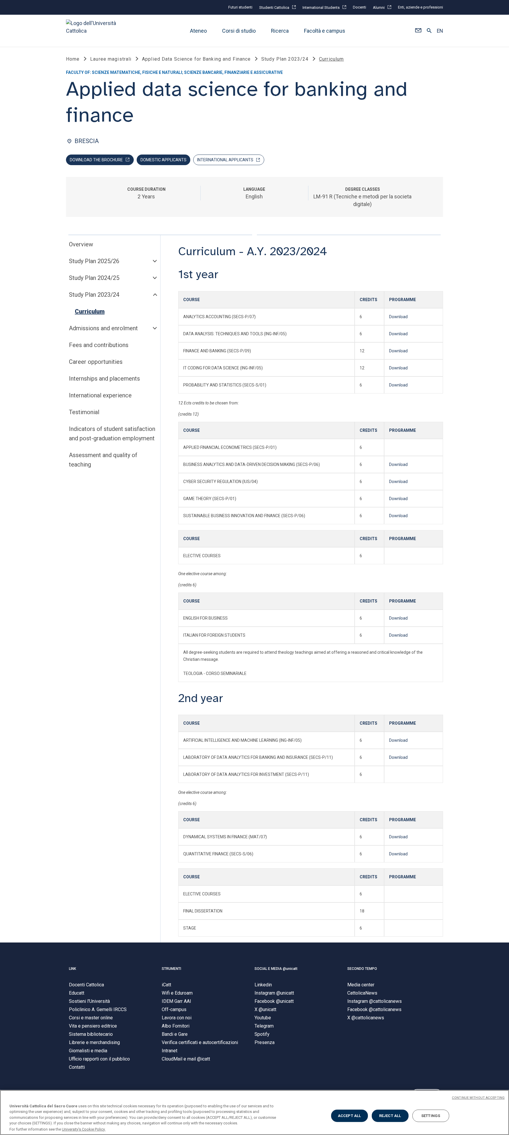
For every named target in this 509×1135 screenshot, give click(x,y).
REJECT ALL (390, 1116)
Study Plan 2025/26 (94, 261)
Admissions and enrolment (103, 328)
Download (398, 316)
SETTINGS (430, 1116)
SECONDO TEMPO (362, 969)
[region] (254, 1112)
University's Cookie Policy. (83, 1129)
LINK (72, 969)
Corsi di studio (239, 31)
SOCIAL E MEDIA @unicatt (276, 969)
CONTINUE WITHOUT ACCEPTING (478, 1098)
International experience (100, 395)
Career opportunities (96, 361)
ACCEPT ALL (349, 1116)
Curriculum (90, 311)
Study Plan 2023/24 (94, 294)
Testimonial (84, 412)
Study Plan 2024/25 (94, 277)
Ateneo (198, 31)
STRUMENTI (171, 969)
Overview (81, 244)
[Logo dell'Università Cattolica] (93, 30)
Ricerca (280, 31)
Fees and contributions (98, 345)
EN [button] (440, 31)
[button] (418, 31)
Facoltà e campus (324, 31)
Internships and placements (104, 378)
